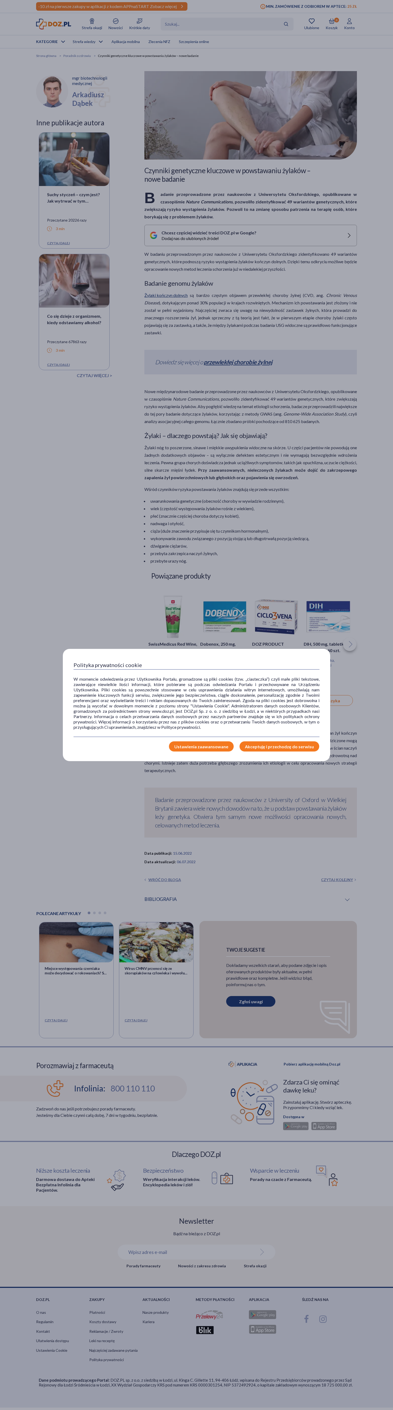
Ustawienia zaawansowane (201, 746)
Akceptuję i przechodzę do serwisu (279, 746)
